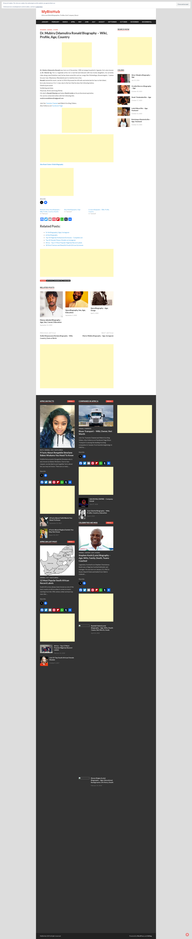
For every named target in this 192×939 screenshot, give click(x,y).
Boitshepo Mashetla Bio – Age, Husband (141, 120)
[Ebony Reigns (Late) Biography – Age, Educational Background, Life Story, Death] (84, 778)
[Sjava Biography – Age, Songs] (102, 306)
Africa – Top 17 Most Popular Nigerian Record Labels (63, 648)
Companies (88, 428)
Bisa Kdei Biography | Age (72, 209)
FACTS (42, 450)
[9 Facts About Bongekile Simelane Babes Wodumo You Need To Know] (57, 448)
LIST (47, 577)
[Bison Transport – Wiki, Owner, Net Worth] (96, 427)
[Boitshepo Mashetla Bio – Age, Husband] (124, 119)
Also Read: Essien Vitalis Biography (51, 164)
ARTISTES (50, 280)
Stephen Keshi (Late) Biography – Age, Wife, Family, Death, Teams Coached (94, 558)
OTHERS (55, 29)
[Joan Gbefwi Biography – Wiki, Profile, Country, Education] (82, 511)
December (146, 22)
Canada (81, 428)
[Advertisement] (77, 54)
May (80, 22)
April (73, 22)
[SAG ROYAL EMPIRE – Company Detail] (83, 499)
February (55, 22)
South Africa (58, 450)
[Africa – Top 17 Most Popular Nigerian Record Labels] (46, 646)
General (49, 29)
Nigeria (97, 552)
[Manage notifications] (187, 934)
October (123, 22)
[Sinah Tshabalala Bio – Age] (124, 97)
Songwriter (58, 280)
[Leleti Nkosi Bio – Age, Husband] (124, 108)
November (134, 22)
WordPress (140, 936)
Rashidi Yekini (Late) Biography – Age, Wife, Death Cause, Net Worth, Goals (102, 628)
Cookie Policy (39, 6)
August (102, 22)
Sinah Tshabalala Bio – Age (141, 97)
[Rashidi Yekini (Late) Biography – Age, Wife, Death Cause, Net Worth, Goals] (84, 626)
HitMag (149, 936)
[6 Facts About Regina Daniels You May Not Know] (43, 530)
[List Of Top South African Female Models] (44, 658)
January (45, 22)
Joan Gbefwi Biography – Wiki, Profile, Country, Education (98, 512)
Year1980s (66, 280)
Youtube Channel (52, 103)
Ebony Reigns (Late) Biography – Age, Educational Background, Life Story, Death (102, 780)
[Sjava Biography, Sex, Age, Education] (76, 308)
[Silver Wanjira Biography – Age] (124, 75)
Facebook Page (57, 106)
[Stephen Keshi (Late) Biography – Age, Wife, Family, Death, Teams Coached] (96, 551)
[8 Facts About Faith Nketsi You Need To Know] (44, 518)
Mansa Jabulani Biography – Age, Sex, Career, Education (51, 321)
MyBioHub (51, 11)
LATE (92, 552)
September (112, 22)
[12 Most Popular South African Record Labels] (57, 576)
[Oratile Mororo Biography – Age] (124, 86)
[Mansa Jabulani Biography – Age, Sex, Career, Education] (51, 318)
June (86, 22)
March (65, 22)
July (93, 22)
